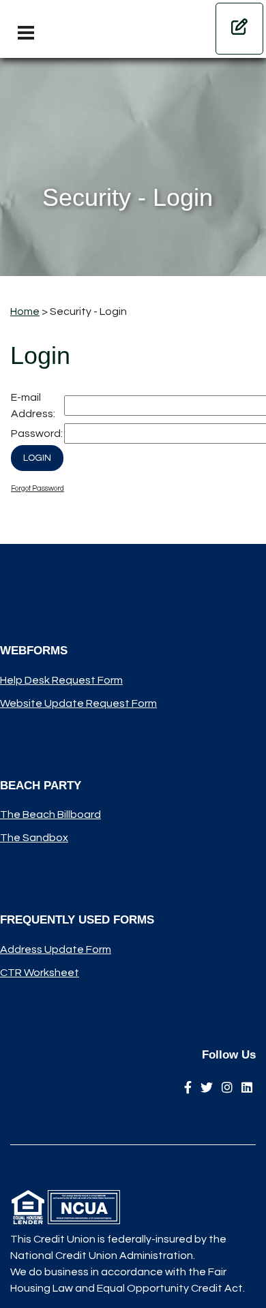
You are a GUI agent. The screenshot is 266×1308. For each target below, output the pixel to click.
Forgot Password (37, 488)
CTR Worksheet (39, 972)
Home (25, 311)
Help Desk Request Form (61, 680)
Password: (37, 433)
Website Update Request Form (78, 703)
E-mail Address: (33, 405)
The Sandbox (34, 837)
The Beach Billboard (50, 814)
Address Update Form (55, 949)
